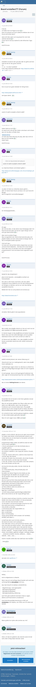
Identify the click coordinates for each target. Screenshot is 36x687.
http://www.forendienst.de (9, 295)
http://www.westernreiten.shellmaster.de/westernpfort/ (17, 379)
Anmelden (10, 660)
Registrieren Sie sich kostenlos (12, 653)
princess (5, 11)
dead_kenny (6, 135)
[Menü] (33, 2)
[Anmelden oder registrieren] (29, 2)
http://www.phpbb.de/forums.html (11, 92)
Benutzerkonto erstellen (26, 660)
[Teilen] (33, 14)
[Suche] (25, 2)
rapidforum (12, 558)
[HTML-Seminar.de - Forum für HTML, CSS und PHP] (3, 2)
